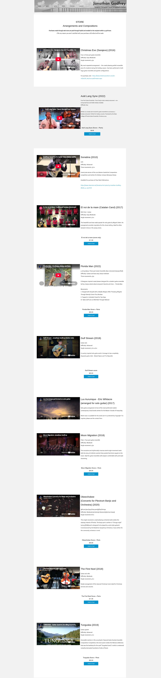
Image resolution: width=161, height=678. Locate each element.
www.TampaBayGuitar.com (117, 7)
